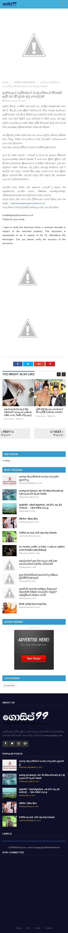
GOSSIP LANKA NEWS (25, 82)
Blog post (6, 435)
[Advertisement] (34, 892)
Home (5, 82)
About (37, 928)
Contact (48, 928)
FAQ (28, 928)
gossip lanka (9, 685)
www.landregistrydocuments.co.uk (28, 203)
